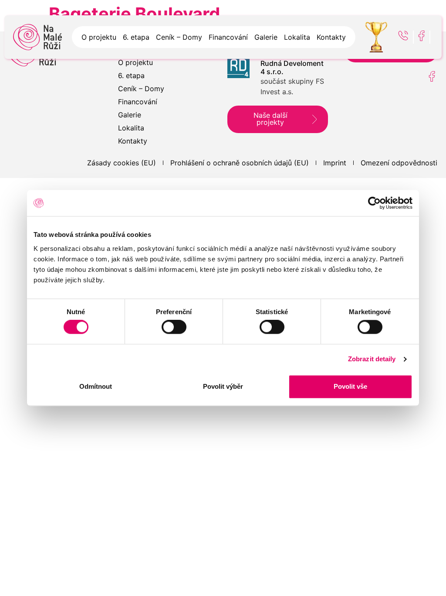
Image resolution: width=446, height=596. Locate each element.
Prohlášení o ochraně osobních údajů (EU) (239, 162)
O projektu (98, 37)
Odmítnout (95, 386)
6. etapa (136, 37)
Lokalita (297, 37)
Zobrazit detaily (372, 359)
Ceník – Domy (179, 37)
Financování (228, 37)
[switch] (174, 327)
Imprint (334, 162)
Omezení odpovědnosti (399, 162)
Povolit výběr (223, 386)
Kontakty (331, 37)
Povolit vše (350, 386)
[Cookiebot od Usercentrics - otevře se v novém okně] (374, 202)
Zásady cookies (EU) (121, 162)
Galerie (265, 37)
